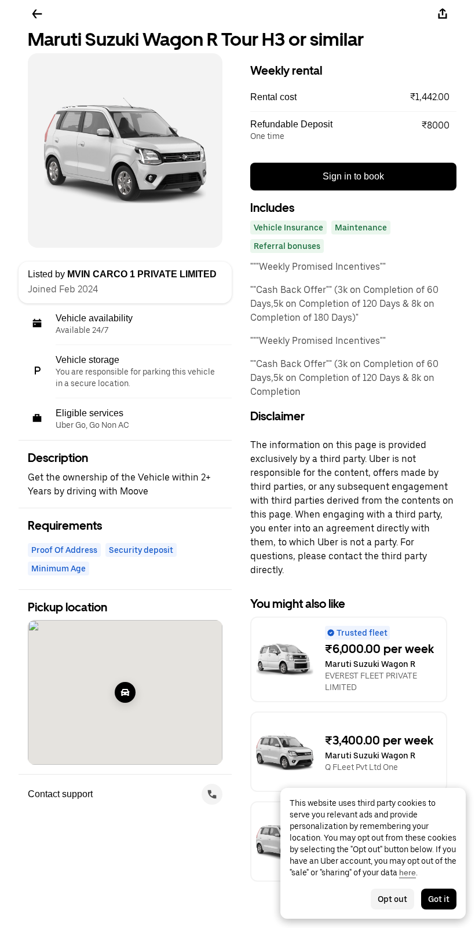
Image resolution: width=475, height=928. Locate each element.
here (407, 872)
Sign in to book (353, 176)
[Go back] (37, 14)
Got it (439, 899)
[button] (353, 97)
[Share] (442, 14)
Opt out (392, 899)
